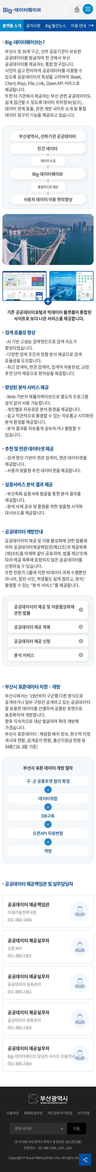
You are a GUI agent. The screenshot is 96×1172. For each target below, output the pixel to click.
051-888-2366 (20, 1027)
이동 (76, 1128)
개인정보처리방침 (59, 1112)
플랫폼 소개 (11, 25)
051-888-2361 (20, 955)
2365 (61, 1147)
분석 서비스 (24, 655)
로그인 (77, 9)
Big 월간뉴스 (55, 25)
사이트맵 (83, 1112)
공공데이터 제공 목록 (32, 627)
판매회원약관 (33, 1112)
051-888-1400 (20, 919)
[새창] (48, 1099)
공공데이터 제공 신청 (32, 641)
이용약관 (12, 1112)
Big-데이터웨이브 (22, 10)
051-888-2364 (20, 1063)
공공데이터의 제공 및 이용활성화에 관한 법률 (44, 609)
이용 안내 (78, 25)
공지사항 (33, 25)
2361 (69, 1147)
